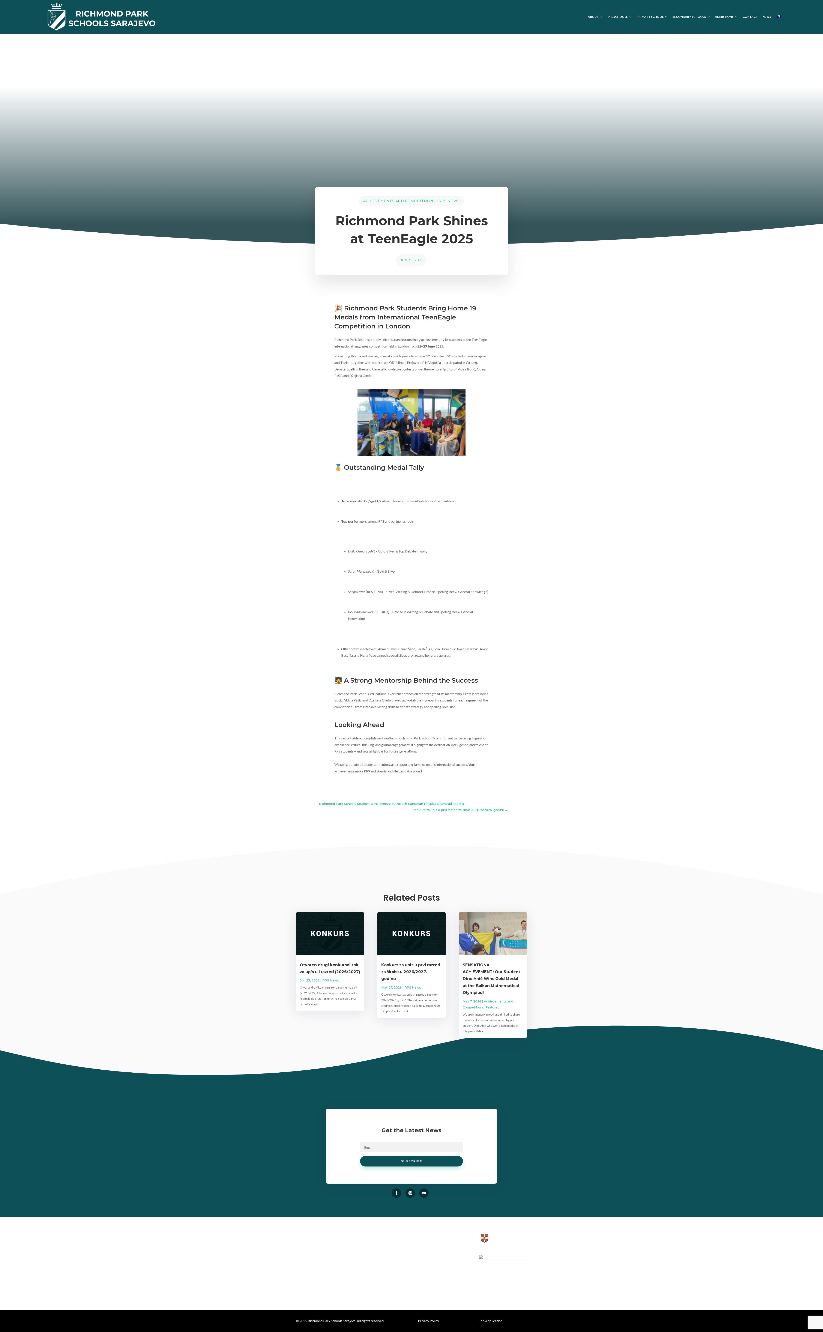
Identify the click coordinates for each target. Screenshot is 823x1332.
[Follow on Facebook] (396, 1193)
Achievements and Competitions (399, 201)
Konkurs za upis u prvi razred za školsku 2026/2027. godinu (410, 972)
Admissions (724, 16)
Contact (750, 16)
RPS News (449, 201)
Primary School (650, 16)
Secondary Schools (689, 16)
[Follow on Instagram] (410, 1193)
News (767, 16)
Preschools (618, 16)
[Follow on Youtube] (424, 1193)
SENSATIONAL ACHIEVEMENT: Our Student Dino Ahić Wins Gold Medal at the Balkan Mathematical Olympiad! (491, 979)
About (593, 16)
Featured (492, 1007)
